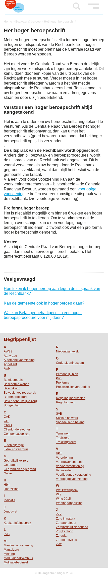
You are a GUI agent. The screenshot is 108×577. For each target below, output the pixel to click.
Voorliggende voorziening (73, 474)
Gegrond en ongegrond (20, 469)
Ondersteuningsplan (70, 363)
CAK (7, 416)
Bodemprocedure (16, 397)
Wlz (58, 494)
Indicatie (9, 500)
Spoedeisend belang (70, 422)
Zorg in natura (65, 518)
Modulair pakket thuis (18, 558)
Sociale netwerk (67, 418)
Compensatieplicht (16, 434)
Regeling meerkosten (70, 398)
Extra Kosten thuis (16, 449)
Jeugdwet (10, 511)
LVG (7, 534)
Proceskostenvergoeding (73, 387)
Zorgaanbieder (66, 523)
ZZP (59, 514)
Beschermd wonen (16, 384)
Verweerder (64, 470)
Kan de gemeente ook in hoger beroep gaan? (44, 303)
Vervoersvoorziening (70, 466)
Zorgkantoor (64, 531)
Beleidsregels (13, 380)
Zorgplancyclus (66, 540)
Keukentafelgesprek (17, 523)
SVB (59, 413)
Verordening (64, 457)
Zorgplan (62, 535)
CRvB (8, 425)
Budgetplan (12, 405)
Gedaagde (11, 465)
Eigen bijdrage (14, 445)
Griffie (8, 473)
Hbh (7, 484)
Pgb (59, 378)
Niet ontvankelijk (67, 351)
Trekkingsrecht (66, 442)
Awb (7, 368)
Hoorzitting (11, 489)
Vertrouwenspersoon (70, 462)
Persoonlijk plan (67, 374)
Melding (9, 554)
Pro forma (62, 382)
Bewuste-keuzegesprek (20, 392)
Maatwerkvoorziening (18, 545)
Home (8, 21)
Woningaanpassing (69, 503)
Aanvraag (10, 355)
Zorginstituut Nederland (72, 527)
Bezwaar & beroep (28, 21)
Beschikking (12, 388)
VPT (59, 453)
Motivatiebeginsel (16, 562)
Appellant (10, 364)
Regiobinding (65, 402)
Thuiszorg (63, 438)
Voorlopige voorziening (72, 479)
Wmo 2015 (63, 498)
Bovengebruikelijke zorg (20, 401)
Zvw (59, 544)
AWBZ (8, 351)
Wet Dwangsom (67, 490)
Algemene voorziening (19, 360)
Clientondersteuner (17, 429)
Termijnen (63, 433)
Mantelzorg (11, 549)
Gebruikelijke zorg (16, 460)
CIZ (6, 421)
